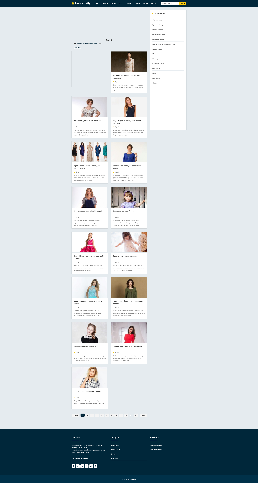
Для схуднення (158, 63)
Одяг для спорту (159, 34)
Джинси (137, 3)
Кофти (121, 3)
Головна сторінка (156, 445)
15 (135, 415)
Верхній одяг (157, 49)
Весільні (77, 47)
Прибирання (157, 78)
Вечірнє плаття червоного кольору (127, 346)
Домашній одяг (158, 25)
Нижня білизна (158, 39)
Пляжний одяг (158, 29)
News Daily (82, 3)
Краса (155, 73)
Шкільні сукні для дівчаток (85, 346)
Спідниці (105, 3)
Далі (143, 415)
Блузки (113, 3)
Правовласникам (156, 449)
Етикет (155, 83)
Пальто (145, 3)
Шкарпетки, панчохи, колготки (164, 44)
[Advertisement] (109, 24)
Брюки (129, 3)
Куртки (153, 3)
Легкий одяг (157, 20)
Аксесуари (157, 59)
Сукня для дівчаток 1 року (123, 211)
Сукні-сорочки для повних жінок (87, 391)
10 (126, 415)
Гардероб (156, 68)
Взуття (155, 54)
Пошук (183, 3)
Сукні (96, 3)
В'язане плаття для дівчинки (125, 256)
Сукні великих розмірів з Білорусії (88, 211)
